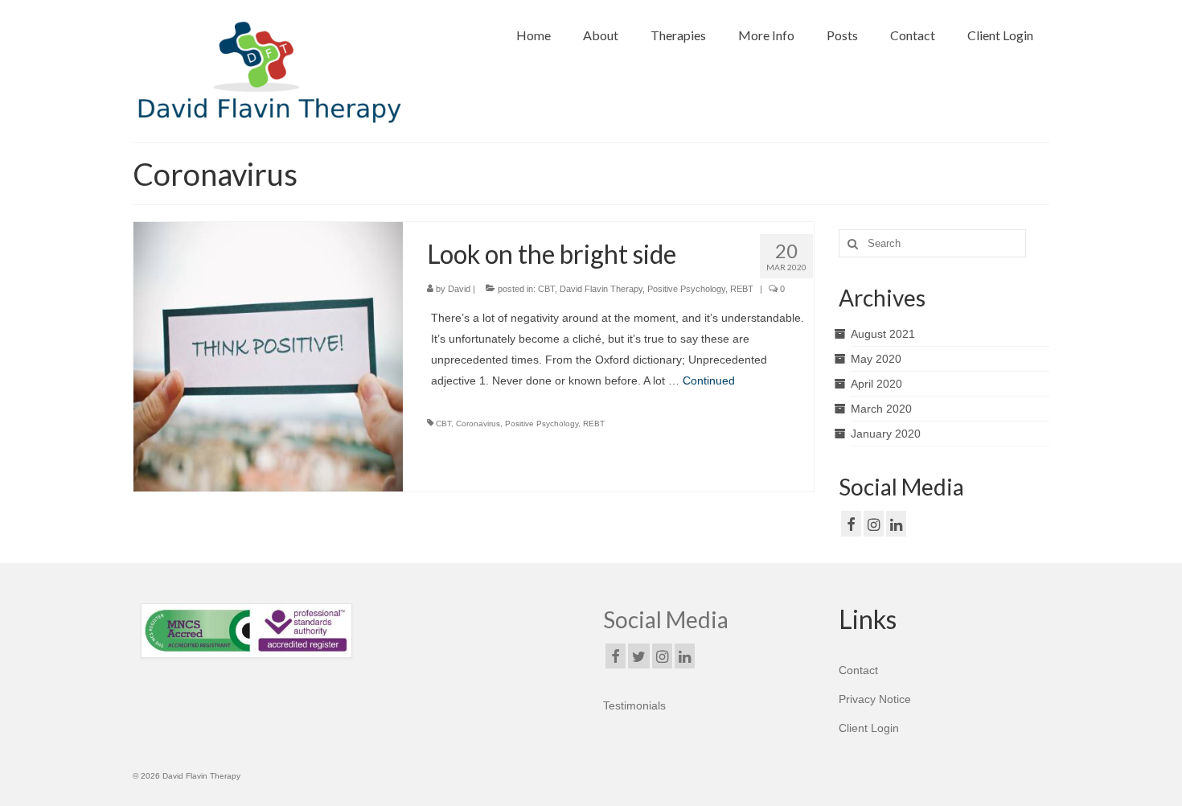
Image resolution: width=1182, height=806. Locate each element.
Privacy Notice (875, 699)
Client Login (869, 728)
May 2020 (876, 358)
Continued (709, 380)
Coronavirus (478, 423)
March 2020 (881, 408)
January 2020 (886, 433)
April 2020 (876, 383)
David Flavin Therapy (601, 289)
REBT (741, 289)
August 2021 (883, 333)
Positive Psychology (686, 289)
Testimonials (634, 705)
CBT (546, 289)
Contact (858, 670)
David (459, 289)
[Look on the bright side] (268, 355)
